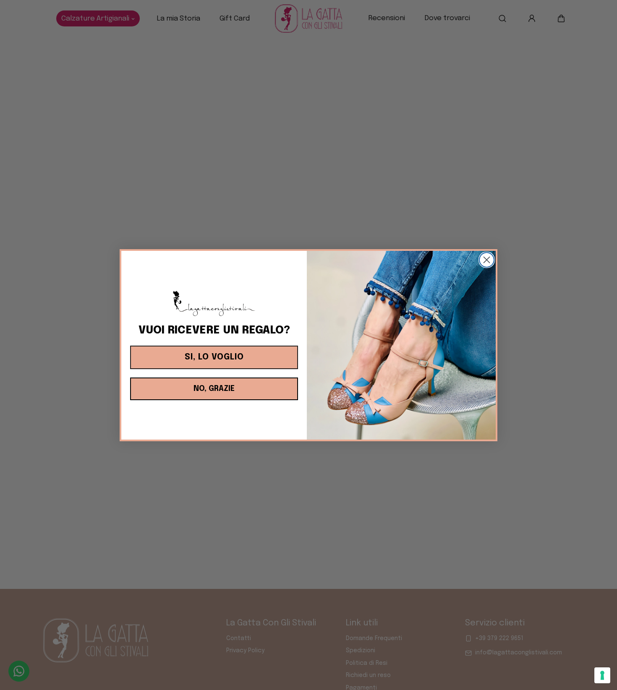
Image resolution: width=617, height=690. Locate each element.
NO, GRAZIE (214, 389)
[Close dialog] (486, 260)
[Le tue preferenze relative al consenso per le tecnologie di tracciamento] (602, 675)
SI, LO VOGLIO (214, 357)
